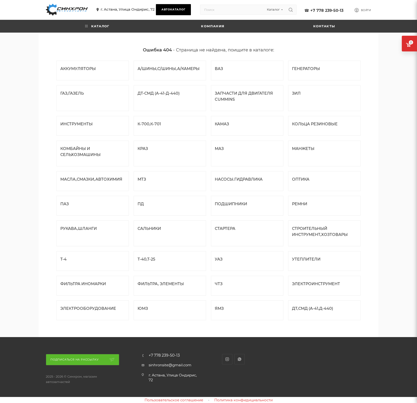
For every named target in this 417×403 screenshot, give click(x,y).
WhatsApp (239, 359)
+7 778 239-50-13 (326, 10)
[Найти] (291, 10)
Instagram (227, 359)
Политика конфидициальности (243, 400)
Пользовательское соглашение (174, 400)
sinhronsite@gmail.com (170, 365)
